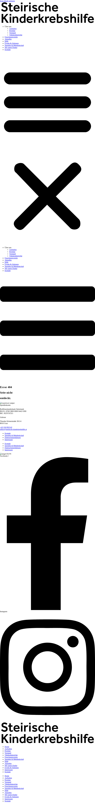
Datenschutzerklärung (13, 438)
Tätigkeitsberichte (15, 35)
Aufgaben (13, 29)
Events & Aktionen (12, 43)
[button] (47, 149)
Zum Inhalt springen (7, 1)
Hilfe (6, 41)
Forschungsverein (11, 37)
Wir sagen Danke (11, 47)
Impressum (9, 440)
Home (7, 747)
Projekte (12, 31)
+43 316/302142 (6, 427)
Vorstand (12, 33)
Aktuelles (8, 39)
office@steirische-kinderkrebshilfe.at (13, 429)
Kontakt (8, 50)
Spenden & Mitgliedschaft (14, 45)
